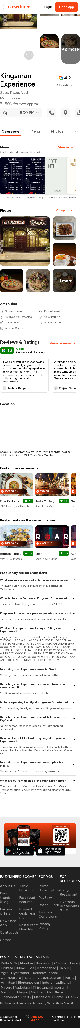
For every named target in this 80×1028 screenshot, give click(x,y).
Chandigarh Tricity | (17, 997)
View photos (64, 210)
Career (5, 940)
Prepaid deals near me (27, 913)
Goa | (32, 968)
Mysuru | (7, 987)
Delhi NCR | (10, 963)
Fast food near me (27, 899)
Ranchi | (30, 978)
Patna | (70, 978)
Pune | (75, 963)
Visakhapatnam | (50, 978)
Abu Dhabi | (55, 992)
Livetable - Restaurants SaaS (69, 906)
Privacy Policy (45, 926)
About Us (7, 886)
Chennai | (61, 963)
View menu (65, 147)
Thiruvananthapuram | (50, 987)
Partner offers (6, 911)
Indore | (48, 982)
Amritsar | (9, 982)
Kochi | (54, 973)
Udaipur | (23, 992)
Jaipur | (65, 968)
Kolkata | (8, 968)
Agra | (5, 973)
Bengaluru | (44, 963)
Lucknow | (39, 973)
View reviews (61, 343)
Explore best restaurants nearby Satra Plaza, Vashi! (36, 1003)
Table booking (26, 888)
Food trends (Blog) (5, 897)
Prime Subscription (49, 888)
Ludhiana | (63, 982)
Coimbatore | (12, 978)
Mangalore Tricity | (49, 997)
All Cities (71, 997)
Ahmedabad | (47, 968)
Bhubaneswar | (29, 982)
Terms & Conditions (48, 914)
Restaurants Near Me (29, 927)
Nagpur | (8, 992)
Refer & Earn (49, 905)
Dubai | (21, 968)
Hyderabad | (21, 973)
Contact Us (9, 932)
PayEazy (45, 897)
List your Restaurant (69, 892)
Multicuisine (10, 98)
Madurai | (38, 992)
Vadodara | (23, 987)
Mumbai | (27, 963)
